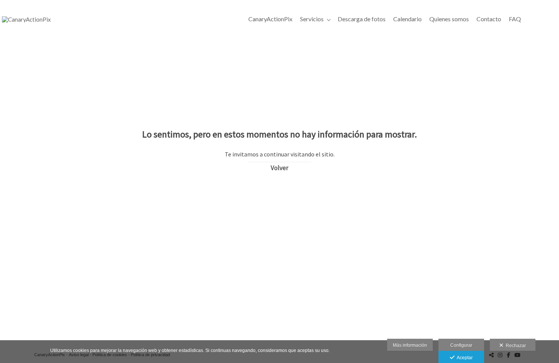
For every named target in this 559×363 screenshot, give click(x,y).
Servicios (312, 18)
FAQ (515, 18)
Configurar (461, 345)
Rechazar (514, 345)
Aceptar (463, 357)
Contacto (488, 18)
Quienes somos (449, 18)
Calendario (407, 18)
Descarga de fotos (362, 18)
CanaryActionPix (270, 18)
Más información (410, 345)
